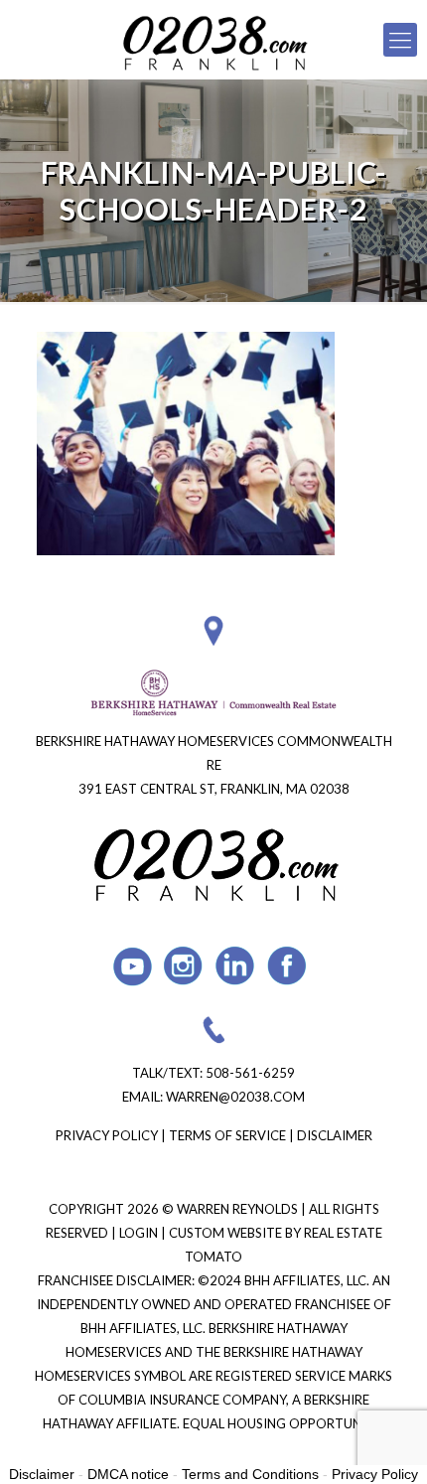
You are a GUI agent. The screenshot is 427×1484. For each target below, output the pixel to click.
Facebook (287, 966)
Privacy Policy (107, 1135)
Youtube (132, 966)
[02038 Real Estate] (213, 40)
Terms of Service (227, 1135)
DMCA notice (128, 1474)
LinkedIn (235, 966)
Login (140, 1233)
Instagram (184, 966)
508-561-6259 (250, 1073)
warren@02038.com (235, 1097)
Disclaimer (334, 1135)
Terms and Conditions (250, 1474)
